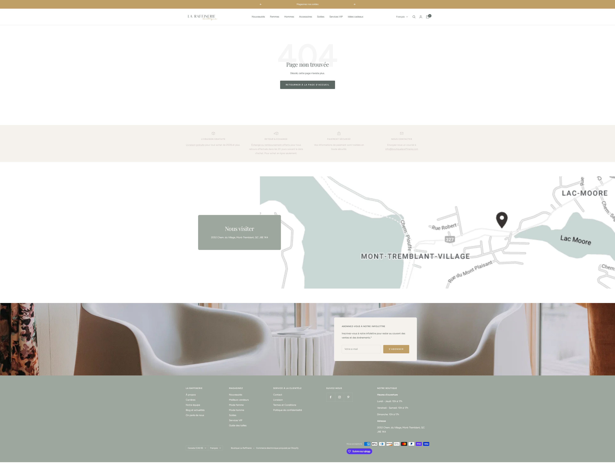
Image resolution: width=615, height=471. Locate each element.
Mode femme (236, 405)
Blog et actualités (195, 410)
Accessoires (305, 16)
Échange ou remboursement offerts (270, 144)
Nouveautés (258, 16)
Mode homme (236, 410)
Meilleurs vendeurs (239, 399)
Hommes (289, 16)
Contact (277, 394)
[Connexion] (420, 16)
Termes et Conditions (284, 405)
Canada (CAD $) (195, 448)
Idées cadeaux (355, 16)
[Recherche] (414, 16)
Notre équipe (193, 405)
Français (400, 16)
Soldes (320, 16)
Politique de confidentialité (287, 410)
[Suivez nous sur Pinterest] (348, 397)
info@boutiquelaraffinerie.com (401, 149)
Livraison (278, 399)
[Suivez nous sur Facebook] (330, 397)
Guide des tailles (237, 425)
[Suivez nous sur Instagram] (339, 397)
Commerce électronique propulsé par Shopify (277, 448)
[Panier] (427, 16)
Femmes (274, 16)
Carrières (190, 399)
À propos (191, 394)
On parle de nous (195, 415)
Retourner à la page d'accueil (307, 85)
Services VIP (336, 16)
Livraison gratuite (195, 144)
